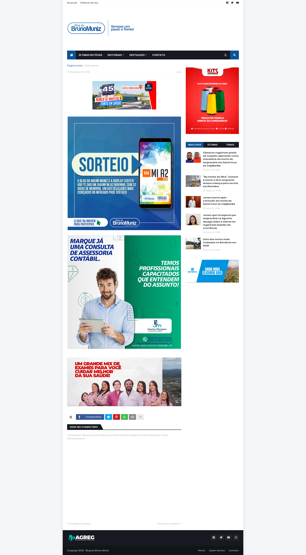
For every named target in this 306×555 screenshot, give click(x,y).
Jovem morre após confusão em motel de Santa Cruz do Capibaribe (219, 201)
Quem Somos (217, 550)
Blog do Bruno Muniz (97, 550)
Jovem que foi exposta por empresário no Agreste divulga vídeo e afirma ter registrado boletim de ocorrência (219, 222)
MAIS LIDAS (194, 144)
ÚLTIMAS (212, 144)
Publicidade (91, 65)
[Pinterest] (116, 417)
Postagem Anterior (80, 523)
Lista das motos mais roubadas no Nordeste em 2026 (219, 242)
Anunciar (72, 2)
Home (201, 550)
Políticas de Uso (89, 2)
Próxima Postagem (168, 523)
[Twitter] (108, 417)
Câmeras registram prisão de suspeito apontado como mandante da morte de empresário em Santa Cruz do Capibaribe (221, 159)
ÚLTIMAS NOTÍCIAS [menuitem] (90, 55)
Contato (234, 550)
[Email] (132, 417)
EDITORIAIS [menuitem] (115, 55)
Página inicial (74, 65)
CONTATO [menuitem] (158, 55)
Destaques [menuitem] (137, 55)
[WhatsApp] (124, 417)
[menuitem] (71, 55)
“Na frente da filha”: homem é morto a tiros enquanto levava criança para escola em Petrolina (220, 181)
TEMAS (230, 144)
